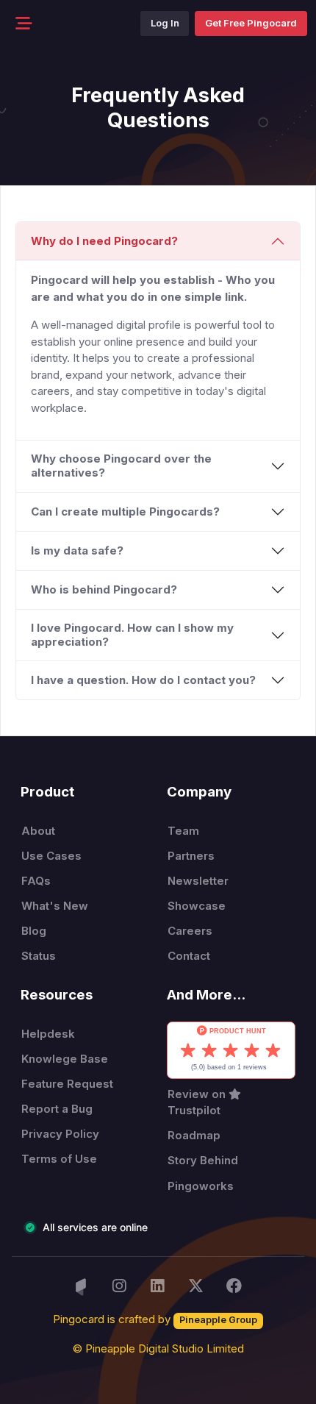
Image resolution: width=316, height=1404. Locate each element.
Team (183, 831)
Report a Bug (57, 1109)
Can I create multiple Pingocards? (125, 512)
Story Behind (203, 1160)
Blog (33, 931)
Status (38, 956)
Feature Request (67, 1084)
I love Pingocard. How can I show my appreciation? (132, 635)
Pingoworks (201, 1186)
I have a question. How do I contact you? (143, 680)
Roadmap (194, 1135)
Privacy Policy (60, 1134)
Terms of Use (59, 1159)
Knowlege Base (64, 1059)
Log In (165, 23)
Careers (190, 931)
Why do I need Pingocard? (104, 241)
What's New (54, 906)
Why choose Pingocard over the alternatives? (121, 466)
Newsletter (198, 881)
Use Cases (51, 856)
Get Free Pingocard (251, 23)
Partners (191, 856)
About (38, 831)
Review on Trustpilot (198, 1102)
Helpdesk (48, 1034)
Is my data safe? (77, 550)
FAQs (36, 881)
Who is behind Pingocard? (104, 589)
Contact (189, 956)
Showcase (197, 906)
